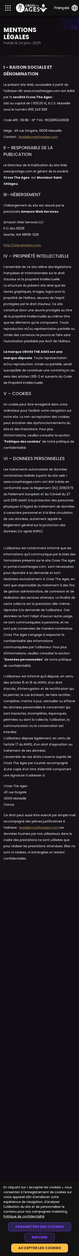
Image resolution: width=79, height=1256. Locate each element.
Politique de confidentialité (24, 1216)
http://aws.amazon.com (22, 245)
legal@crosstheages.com (38, 137)
